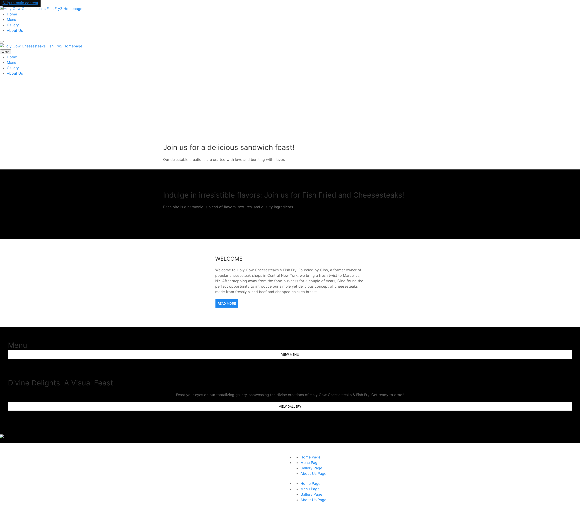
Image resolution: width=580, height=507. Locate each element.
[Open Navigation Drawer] (2, 41)
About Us (15, 30)
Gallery (13, 25)
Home (12, 14)
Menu (11, 19)
